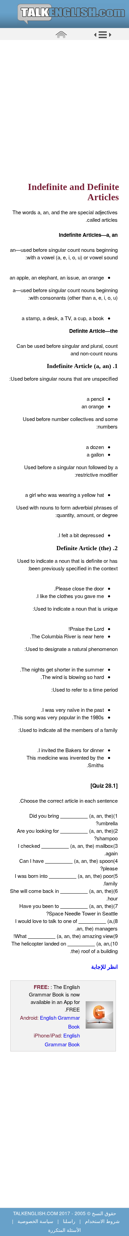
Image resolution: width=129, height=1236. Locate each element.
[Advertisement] (64, 110)
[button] (103, 37)
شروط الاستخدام (102, 1221)
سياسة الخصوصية (35, 1221)
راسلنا (69, 1221)
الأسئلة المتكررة (64, 1229)
